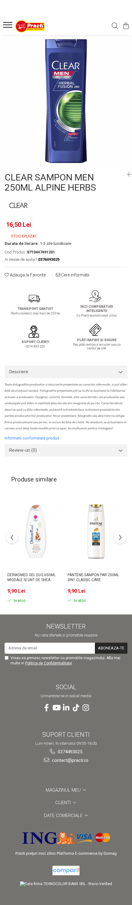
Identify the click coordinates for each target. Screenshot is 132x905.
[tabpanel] (66, 101)
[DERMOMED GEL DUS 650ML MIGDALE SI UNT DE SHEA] (35, 531)
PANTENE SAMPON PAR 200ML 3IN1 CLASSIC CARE (93, 577)
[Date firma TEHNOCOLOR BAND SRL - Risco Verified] (66, 884)
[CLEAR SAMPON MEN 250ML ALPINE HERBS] (66, 101)
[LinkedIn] (66, 707)
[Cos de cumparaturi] (125, 26)
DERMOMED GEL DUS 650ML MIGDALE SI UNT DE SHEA (31, 577)
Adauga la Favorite (27, 274)
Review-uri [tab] (23, 450)
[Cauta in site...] (115, 26)
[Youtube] (56, 707)
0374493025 (69, 752)
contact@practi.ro (69, 760)
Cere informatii (74, 274)
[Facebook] (46, 707)
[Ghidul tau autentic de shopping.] (66, 870)
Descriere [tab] (18, 372)
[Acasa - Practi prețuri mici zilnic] (39, 26)
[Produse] (8, 26)
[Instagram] (85, 707)
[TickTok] (76, 707)
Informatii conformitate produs (32, 438)
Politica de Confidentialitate (48, 663)
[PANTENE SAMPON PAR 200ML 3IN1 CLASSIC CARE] (96, 531)
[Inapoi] (127, 174)
